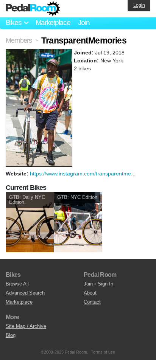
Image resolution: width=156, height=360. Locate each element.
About (90, 293)
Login (139, 5)
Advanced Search (25, 293)
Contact (92, 302)
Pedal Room (33, 8)
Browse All (17, 284)
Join (84, 22)
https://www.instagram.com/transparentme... (83, 174)
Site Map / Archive (26, 326)
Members (19, 40)
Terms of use (103, 352)
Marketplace (53, 22)
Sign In (105, 284)
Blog (11, 335)
